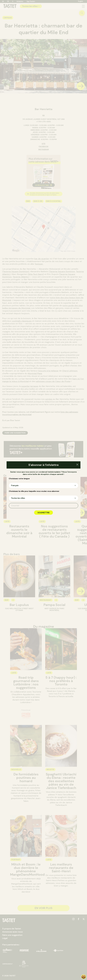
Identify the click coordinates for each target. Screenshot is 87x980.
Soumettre (43, 512)
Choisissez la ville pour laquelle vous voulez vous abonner (34, 491)
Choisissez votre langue (19, 479)
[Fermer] (77, 465)
